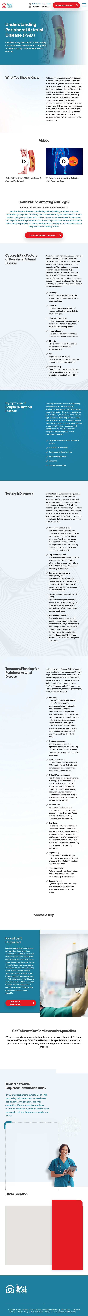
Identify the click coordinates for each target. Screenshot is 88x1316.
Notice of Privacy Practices (40, 1312)
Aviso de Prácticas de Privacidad (64, 1312)
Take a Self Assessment (15, 1002)
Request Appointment (64, 5)
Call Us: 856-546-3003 (41, 4)
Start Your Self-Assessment (42, 235)
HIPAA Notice (65, 1310)
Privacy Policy (23, 1312)
